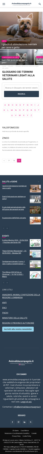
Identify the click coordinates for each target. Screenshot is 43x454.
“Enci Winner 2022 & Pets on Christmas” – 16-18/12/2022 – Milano (13, 274)
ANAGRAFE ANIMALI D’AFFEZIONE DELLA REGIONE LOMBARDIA (21, 296)
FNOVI (5, 312)
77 (9, 161)
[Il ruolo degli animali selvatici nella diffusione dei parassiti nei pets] (35, 210)
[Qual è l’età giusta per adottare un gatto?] (35, 199)
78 (14, 161)
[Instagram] (18, 422)
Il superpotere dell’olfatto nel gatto (14, 218)
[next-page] (7, 228)
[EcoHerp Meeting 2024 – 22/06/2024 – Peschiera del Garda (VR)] (35, 243)
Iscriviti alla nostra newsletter (18, 329)
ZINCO (5, 138)
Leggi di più (26, 401)
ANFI (4, 302)
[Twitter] (30, 422)
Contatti (34, 433)
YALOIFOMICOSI (10, 127)
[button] (3, 4)
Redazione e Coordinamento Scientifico (17, 433)
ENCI (4, 307)
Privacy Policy (16, 436)
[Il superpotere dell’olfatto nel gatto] (35, 220)
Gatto (4, 41)
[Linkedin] (24, 422)
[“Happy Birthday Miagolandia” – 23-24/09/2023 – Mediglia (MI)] (35, 253)
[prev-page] (4, 160)
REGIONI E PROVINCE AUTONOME (18, 323)
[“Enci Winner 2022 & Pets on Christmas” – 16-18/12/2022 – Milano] (35, 275)
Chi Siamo (15, 430)
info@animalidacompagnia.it (27, 406)
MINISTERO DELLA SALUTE (14, 318)
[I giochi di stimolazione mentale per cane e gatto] (21, 30)
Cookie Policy (27, 436)
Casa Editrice (25, 430)
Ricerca (21, 94)
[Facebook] (12, 422)
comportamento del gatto (10, 57)
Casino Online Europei (12, 335)
